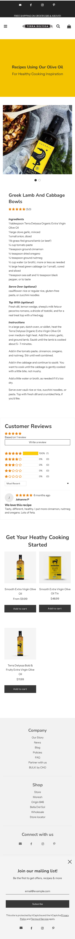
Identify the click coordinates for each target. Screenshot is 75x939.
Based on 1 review (15, 437)
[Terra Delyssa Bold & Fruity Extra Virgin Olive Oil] (20, 643)
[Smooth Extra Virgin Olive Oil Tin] (55, 567)
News (37, 742)
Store (37, 792)
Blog (37, 747)
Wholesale (37, 812)
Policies (37, 752)
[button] (35, 180)
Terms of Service (40, 918)
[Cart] (69, 26)
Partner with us (37, 762)
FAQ (37, 757)
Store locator (37, 817)
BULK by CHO (37, 767)
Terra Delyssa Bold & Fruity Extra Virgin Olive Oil (20, 670)
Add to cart (20, 608)
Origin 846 (37, 802)
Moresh (37, 797)
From (20, 599)
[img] (24, 495)
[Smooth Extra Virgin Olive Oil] (20, 567)
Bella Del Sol (37, 807)
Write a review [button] (37, 442)
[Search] (58, 26)
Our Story (37, 737)
